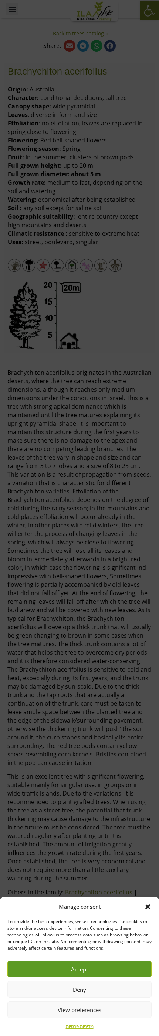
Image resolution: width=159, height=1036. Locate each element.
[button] (148, 907)
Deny (79, 989)
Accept (79, 969)
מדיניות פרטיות (80, 1026)
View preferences (79, 1010)
